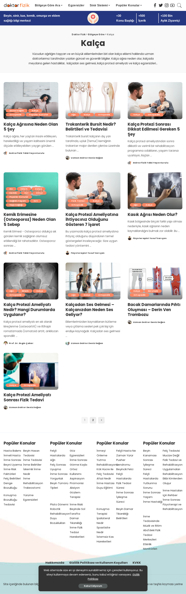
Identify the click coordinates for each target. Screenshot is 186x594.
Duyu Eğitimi (105, 488)
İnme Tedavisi (32, 460)
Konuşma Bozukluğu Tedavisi (10, 499)
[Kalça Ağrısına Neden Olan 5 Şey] (31, 100)
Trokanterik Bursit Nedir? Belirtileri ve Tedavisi (91, 126)
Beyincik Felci (124, 469)
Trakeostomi (31, 488)
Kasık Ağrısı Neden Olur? (152, 214)
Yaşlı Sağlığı (16, 204)
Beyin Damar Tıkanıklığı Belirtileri (124, 513)
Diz (11, 188)
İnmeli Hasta (12, 455)
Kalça (35, 110)
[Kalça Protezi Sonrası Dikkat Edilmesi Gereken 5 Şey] (155, 100)
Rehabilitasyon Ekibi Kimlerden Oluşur (173, 478)
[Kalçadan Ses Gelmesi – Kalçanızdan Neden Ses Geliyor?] (93, 281)
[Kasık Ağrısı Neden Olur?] (155, 190)
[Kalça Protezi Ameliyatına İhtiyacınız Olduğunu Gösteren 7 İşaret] (93, 190)
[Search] (179, 5)
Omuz (39, 192)
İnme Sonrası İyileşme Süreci (125, 497)
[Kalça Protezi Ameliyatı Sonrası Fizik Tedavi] (31, 371)
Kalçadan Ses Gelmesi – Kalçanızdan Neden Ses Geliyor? (90, 309)
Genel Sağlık (16, 110)
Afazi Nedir (104, 478)
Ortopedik (15, 114)
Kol (26, 192)
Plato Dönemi (59, 504)
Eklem (24, 188)
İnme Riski (76, 504)
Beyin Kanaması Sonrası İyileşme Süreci (150, 460)
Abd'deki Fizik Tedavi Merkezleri (151, 534)
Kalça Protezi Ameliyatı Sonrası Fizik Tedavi (27, 397)
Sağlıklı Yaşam (17, 200)
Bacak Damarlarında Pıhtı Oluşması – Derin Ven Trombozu (154, 309)
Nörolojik (153, 290)
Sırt (36, 200)
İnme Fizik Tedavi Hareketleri (77, 532)
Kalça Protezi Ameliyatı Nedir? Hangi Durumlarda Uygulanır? (29, 309)
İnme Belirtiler (32, 465)
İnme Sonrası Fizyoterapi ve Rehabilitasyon (173, 504)
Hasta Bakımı (12, 451)
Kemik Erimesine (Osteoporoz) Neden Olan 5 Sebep (30, 219)
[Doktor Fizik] (16, 5)
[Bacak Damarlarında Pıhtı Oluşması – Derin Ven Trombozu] (155, 281)
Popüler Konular (38, 114)
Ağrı (73, 114)
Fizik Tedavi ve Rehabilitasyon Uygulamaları (173, 464)
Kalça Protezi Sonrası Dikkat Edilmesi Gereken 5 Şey (154, 129)
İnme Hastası (105, 483)
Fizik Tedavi (78, 200)
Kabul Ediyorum (93, 585)
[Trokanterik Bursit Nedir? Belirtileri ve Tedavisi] (93, 100)
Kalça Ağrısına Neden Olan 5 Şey (31, 126)
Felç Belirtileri (12, 478)
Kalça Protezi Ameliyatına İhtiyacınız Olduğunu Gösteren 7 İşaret (92, 219)
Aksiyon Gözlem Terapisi (75, 492)
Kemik (13, 192)
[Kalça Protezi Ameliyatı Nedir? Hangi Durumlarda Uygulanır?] (31, 281)
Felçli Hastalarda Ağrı (57, 455)
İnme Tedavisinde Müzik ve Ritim (152, 521)
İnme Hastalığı (152, 502)
